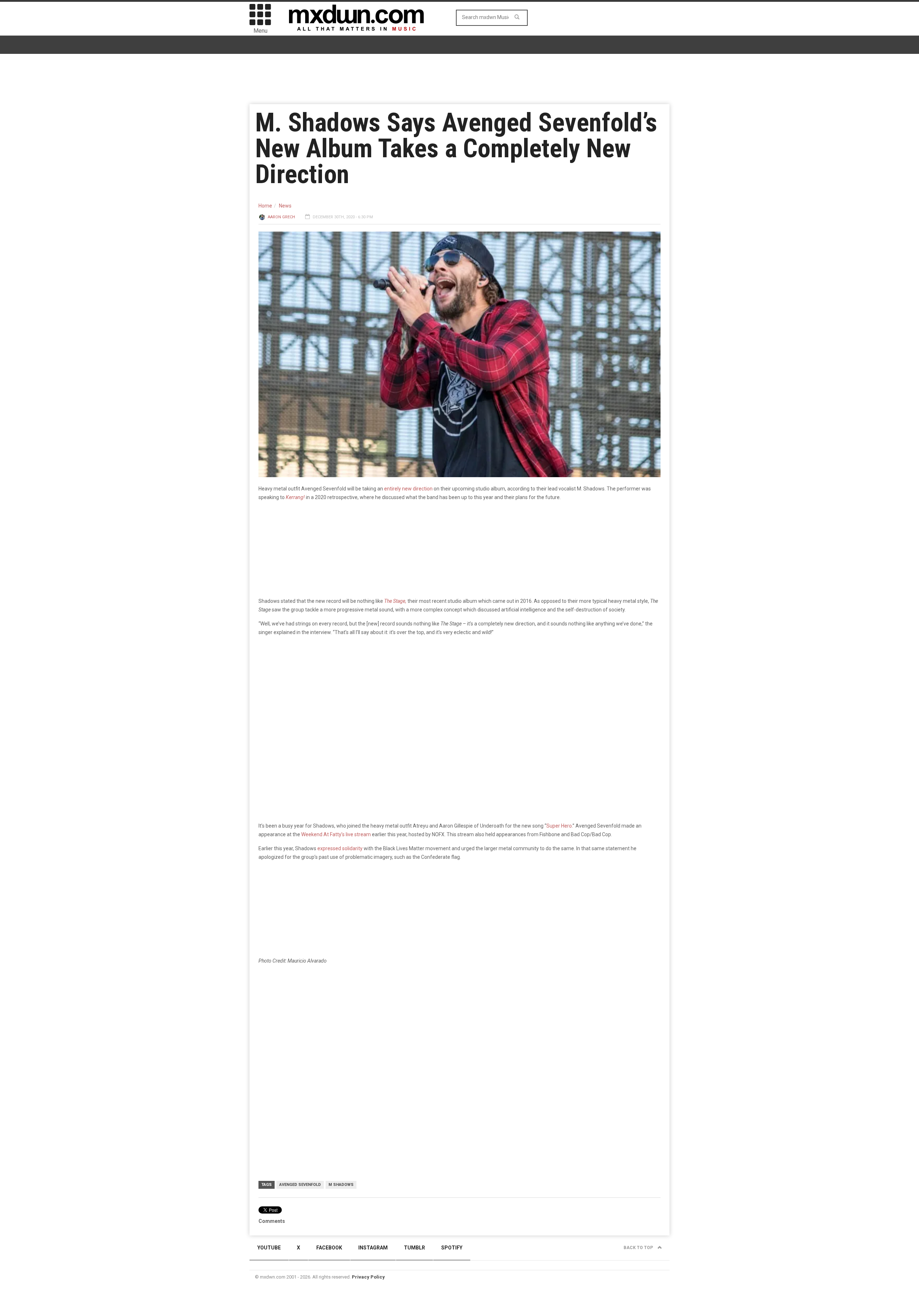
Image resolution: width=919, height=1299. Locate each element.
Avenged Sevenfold (300, 1184)
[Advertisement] (459, 1026)
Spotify (451, 1248)
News (285, 206)
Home (265, 206)
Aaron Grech (281, 217)
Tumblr (414, 1248)
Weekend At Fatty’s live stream (336, 834)
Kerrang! (295, 497)
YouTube (269, 1248)
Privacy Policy (368, 1277)
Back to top (639, 1247)
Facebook (329, 1248)
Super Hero (559, 826)
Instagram (373, 1248)
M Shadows (341, 1184)
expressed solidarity (340, 848)
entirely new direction (408, 489)
